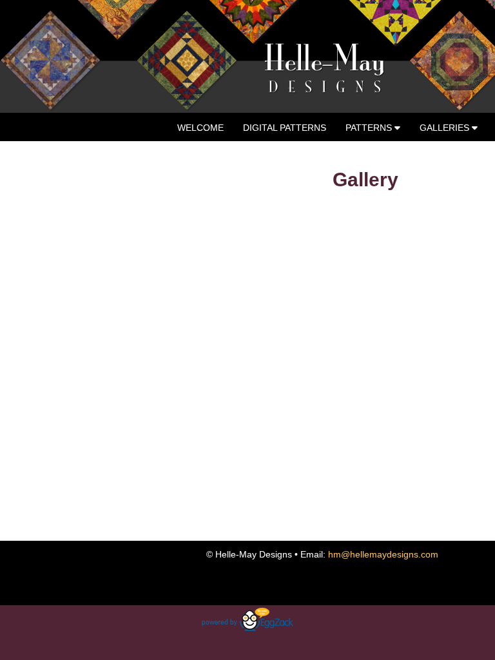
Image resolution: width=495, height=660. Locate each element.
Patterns (369, 127)
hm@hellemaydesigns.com (383, 554)
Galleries (446, 127)
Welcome (200, 127)
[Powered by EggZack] (247, 628)
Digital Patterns (284, 127)
